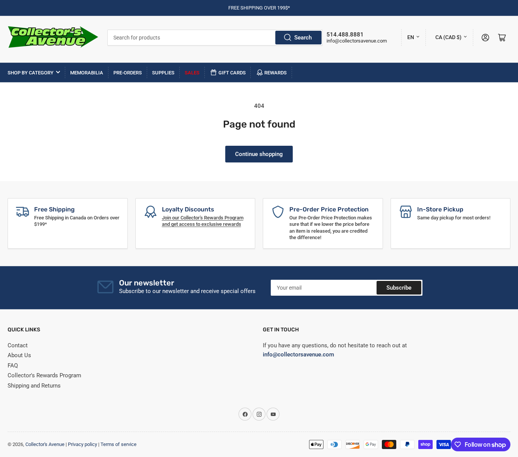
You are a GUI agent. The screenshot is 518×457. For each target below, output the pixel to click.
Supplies (163, 73)
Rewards (275, 73)
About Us (19, 355)
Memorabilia (86, 73)
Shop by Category (30, 73)
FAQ (13, 365)
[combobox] (215, 38)
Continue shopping (259, 154)
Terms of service (118, 444)
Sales (192, 73)
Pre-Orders (127, 73)
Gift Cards (232, 73)
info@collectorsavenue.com (356, 41)
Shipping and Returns (34, 385)
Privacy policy (82, 444)
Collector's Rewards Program (44, 375)
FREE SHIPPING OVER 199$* (259, 8)
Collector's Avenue (44, 444)
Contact (18, 345)
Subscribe (398, 287)
